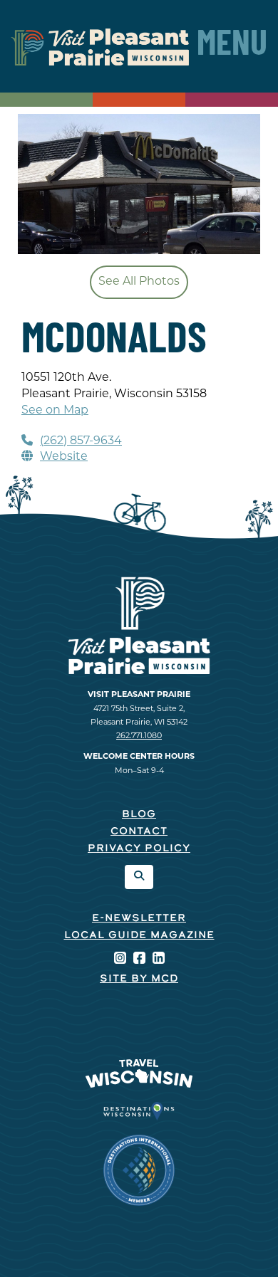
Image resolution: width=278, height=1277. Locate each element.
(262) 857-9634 (81, 441)
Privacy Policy (139, 849)
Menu (232, 46)
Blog (139, 814)
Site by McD (139, 979)
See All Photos (139, 282)
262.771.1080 (139, 736)
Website (64, 457)
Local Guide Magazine (139, 935)
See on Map (54, 410)
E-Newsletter (139, 918)
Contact (139, 831)
